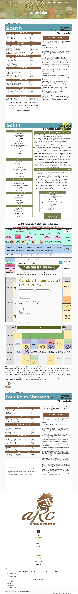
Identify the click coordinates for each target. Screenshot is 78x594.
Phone (21, 297)
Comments (21, 319)
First (34, 290)
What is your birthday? (24, 304)
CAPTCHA (21, 317)
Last (51, 290)
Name (21, 288)
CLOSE (61, 262)
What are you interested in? (25, 313)
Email (20, 293)
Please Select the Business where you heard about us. (31, 301)
